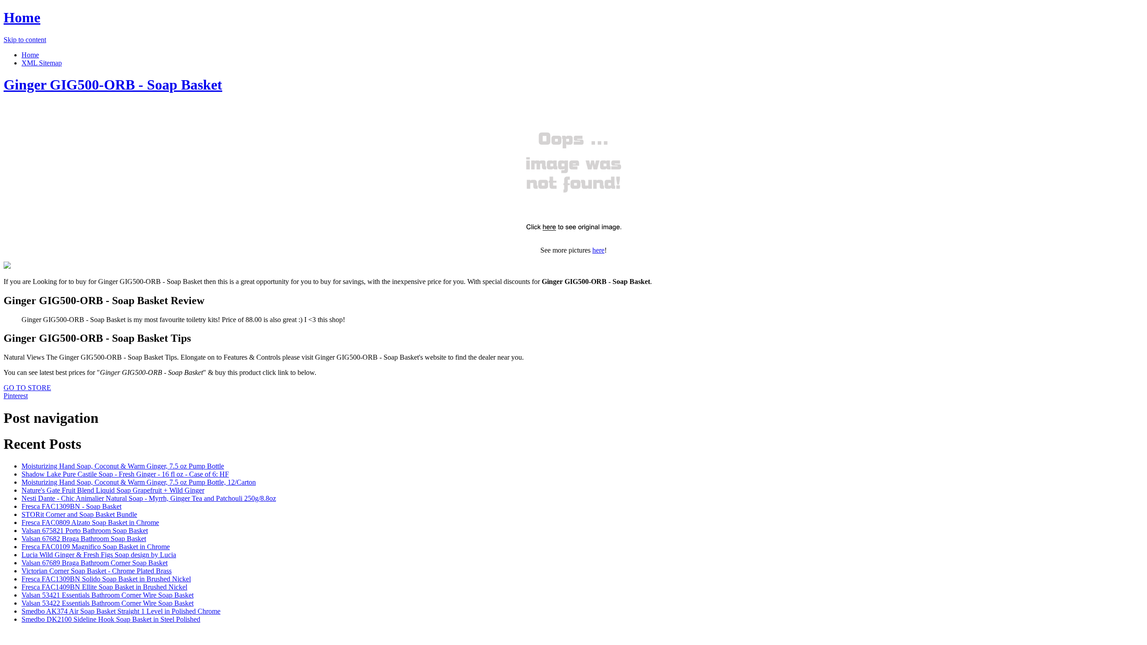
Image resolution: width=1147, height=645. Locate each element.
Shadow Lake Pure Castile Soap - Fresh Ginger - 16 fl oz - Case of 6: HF (125, 474)
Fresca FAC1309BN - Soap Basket (71, 506)
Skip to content (25, 39)
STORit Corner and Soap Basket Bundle (79, 514)
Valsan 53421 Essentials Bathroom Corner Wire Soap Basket (108, 595)
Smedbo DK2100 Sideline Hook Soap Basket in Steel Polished (111, 619)
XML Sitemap (42, 63)
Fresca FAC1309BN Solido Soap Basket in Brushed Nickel (106, 579)
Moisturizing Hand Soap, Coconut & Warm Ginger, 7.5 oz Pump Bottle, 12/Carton (139, 482)
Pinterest (16, 396)
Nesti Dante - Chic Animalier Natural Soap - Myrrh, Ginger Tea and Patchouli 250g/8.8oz (149, 498)
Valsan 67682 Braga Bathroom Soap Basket (84, 538)
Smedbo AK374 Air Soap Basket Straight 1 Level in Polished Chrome (121, 611)
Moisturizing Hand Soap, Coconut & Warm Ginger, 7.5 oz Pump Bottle (123, 466)
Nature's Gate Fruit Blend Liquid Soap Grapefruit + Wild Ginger (113, 490)
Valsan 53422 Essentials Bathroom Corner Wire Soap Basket (108, 603)
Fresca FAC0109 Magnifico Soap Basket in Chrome (96, 546)
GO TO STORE (27, 387)
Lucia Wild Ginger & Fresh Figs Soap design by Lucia (99, 555)
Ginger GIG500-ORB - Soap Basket (113, 85)
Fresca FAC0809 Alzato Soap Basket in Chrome (90, 522)
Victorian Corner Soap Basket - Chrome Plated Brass (97, 571)
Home (22, 17)
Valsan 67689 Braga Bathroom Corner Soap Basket (95, 563)
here (598, 250)
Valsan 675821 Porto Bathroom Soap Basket (85, 530)
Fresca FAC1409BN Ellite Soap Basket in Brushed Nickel (104, 587)
